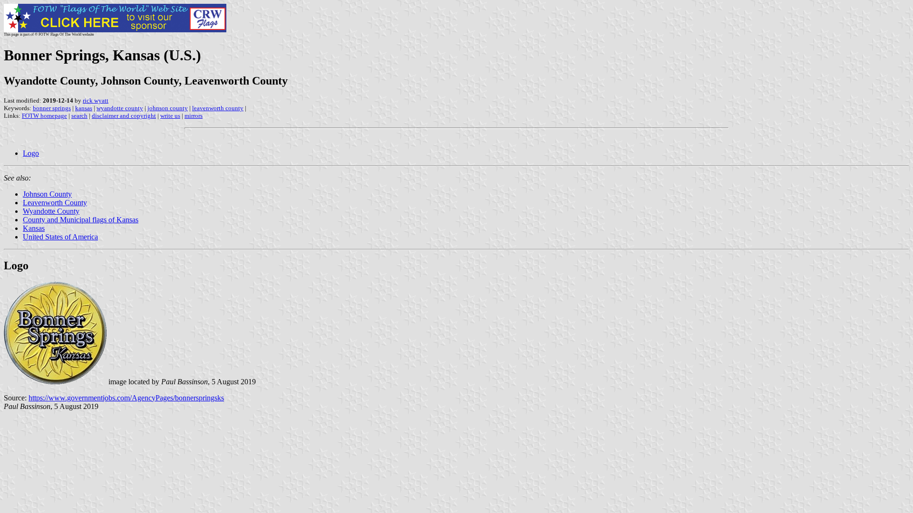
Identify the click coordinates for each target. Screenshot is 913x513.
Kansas (34, 228)
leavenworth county (217, 108)
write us (170, 115)
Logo (31, 153)
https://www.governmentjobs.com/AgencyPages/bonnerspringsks (126, 398)
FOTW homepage (44, 115)
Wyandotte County (51, 211)
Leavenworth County (55, 203)
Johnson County (47, 194)
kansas (83, 108)
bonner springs (52, 108)
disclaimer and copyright (124, 115)
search (79, 115)
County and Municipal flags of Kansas (80, 220)
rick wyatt (95, 100)
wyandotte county (120, 108)
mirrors (194, 115)
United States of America (60, 237)
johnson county (167, 108)
